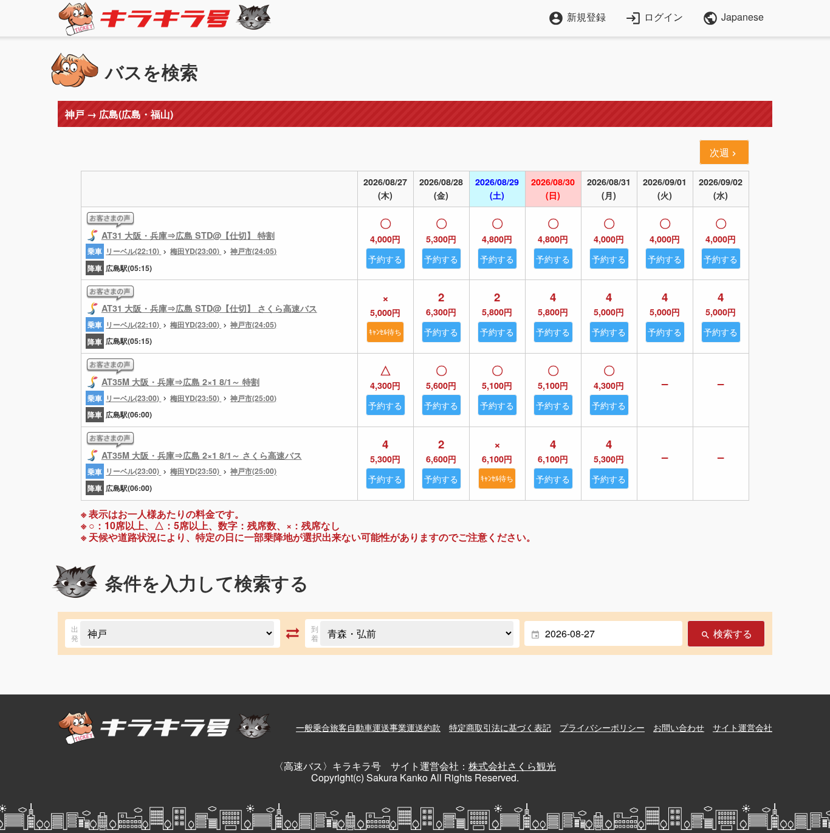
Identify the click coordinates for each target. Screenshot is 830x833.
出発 (74, 633)
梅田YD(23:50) (195, 398)
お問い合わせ (678, 727)
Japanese (733, 18)
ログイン (654, 17)
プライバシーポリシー (602, 727)
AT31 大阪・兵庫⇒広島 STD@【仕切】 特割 (188, 235)
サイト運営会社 (742, 727)
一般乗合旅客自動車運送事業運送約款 (368, 727)
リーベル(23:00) (133, 398)
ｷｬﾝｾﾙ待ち (385, 331)
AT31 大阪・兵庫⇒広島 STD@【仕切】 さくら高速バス (209, 308)
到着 (314, 633)
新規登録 (577, 17)
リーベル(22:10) (133, 250)
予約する (385, 258)
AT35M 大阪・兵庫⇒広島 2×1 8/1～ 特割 (180, 381)
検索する (726, 633)
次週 (724, 152)
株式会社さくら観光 (512, 766)
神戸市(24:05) (253, 250)
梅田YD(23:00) (195, 250)
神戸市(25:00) (253, 398)
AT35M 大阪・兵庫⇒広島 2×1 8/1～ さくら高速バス (201, 455)
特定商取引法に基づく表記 (500, 727)
